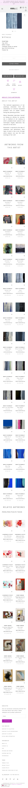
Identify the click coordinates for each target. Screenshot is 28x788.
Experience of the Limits (8, 567)
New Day (7, 466)
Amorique (20, 627)
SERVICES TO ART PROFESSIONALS (10, 731)
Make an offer (8, 76)
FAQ (3, 748)
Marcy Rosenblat (6, 34)
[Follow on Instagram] (6, 779)
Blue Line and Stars (7, 407)
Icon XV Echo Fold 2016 (20, 658)
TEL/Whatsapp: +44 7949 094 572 (10, 774)
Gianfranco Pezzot (8, 534)
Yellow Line (8, 290)
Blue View (7, 319)
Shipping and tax (6, 753)
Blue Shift (20, 495)
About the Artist (9, 101)
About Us (4, 743)
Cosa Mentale (7, 536)
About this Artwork (11, 97)
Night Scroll (8, 436)
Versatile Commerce (17, 784)
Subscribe (7, 720)
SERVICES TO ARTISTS (7, 733)
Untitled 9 (7, 202)
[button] (5, 785)
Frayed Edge (7, 348)
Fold (20, 466)
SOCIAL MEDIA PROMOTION (8, 736)
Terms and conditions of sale (10, 770)
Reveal (20, 319)
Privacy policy (6, 765)
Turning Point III (20, 688)
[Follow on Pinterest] (10, 779)
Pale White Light (20, 436)
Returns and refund (7, 750)
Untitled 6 (7, 231)
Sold (14, 58)
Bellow (8, 495)
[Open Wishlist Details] (23, 7)
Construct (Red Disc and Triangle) (7, 628)
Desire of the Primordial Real (20, 537)
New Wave (20, 407)
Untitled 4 (20, 231)
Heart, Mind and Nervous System (20, 567)
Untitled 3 (20, 173)
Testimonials (5, 755)
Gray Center (20, 378)
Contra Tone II (8, 657)
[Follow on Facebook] (2, 779)
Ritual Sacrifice (8, 596)
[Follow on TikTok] (14, 779)
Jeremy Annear (20, 595)
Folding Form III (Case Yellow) (7, 689)
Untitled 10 (8, 173)
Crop (20, 290)
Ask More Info (20, 76)
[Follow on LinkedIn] (17, 779)
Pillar (7, 378)
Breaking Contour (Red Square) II (20, 597)
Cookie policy (5, 767)
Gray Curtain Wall (20, 348)
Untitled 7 (20, 202)
